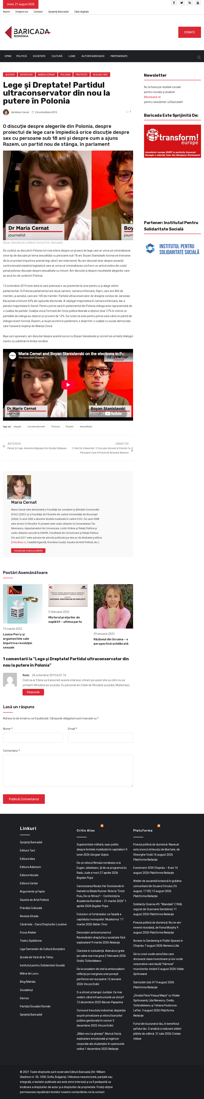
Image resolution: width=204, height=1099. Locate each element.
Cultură (57, 56)
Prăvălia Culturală (31, 908)
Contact (38, 11)
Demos (24, 998)
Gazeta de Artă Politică (34, 899)
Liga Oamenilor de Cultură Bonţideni (42, 949)
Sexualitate (100, 74)
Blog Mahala (27, 981)
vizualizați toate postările (28, 550)
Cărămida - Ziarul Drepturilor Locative (43, 924)
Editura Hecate (29, 875)
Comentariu (11, 750)
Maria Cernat (46, 74)
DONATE (189, 32)
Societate (39, 56)
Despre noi (22, 11)
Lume (72, 56)
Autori (6, 11)
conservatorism (36, 426)
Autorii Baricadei (92, 56)
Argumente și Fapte (32, 891)
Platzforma (143, 830)
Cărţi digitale (81, 11)
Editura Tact (27, 850)
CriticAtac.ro (19, 542)
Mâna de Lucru (29, 973)
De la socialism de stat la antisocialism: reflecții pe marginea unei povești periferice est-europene (101, 973)
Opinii (8, 56)
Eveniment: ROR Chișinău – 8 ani (153, 867)
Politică (21, 56)
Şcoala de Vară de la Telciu (36, 957)
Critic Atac (86, 830)
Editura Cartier (29, 883)
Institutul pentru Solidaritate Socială (42, 965)
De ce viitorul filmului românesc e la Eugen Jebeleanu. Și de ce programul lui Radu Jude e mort (102, 867)
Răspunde (33, 692)
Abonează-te (152, 97)
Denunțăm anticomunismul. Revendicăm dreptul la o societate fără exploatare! (101, 937)
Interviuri (26, 74)
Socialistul (26, 990)
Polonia (65, 74)
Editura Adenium (30, 867)
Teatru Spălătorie (31, 940)
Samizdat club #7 (144, 982)
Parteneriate (119, 56)
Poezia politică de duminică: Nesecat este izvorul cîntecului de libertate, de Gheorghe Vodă (156, 849)
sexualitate (86, 426)
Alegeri (10, 74)
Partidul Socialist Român (35, 1006)
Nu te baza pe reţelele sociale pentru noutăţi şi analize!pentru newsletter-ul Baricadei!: (163, 94)
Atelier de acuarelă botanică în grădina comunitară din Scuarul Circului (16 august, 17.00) (157, 885)
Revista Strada (29, 916)
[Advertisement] (119, 32)
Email (72, 728)
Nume (8, 728)
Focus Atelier (28, 932)
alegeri (17, 426)
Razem (70, 426)
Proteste (81, 74)
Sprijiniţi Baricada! (58, 11)
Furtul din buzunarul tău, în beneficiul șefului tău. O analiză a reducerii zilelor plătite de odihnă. (157, 1028)
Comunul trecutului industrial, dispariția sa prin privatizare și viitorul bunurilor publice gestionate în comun (101, 1015)
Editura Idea (27, 858)
